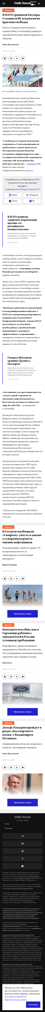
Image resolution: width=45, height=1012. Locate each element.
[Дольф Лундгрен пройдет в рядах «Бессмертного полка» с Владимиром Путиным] (4, 767)
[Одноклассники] (22, 859)
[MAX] (22, 866)
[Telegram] (22, 836)
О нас (7, 824)
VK (38, 189)
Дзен (32, 189)
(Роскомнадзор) (34, 876)
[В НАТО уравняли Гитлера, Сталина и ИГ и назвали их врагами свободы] (4, 58)
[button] (4, 4)
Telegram (25, 189)
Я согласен (33, 1005)
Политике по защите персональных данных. (18, 888)
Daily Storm (22, 3)
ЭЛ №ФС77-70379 (24, 878)
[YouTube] (22, 844)
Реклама (8, 828)
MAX (37, 180)
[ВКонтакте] (22, 851)
